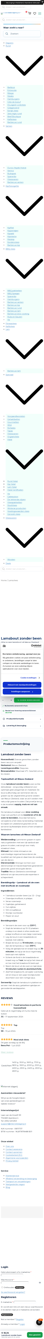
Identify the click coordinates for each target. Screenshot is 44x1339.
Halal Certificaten (15, 490)
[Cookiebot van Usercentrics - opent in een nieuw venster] (31, 645)
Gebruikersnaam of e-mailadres (16, 1272)
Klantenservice (12, 1176)
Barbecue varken (15, 182)
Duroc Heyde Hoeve (16, 168)
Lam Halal (12, 487)
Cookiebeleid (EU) (14, 1155)
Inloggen (19, 1287)
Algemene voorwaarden (17, 1158)
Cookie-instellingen (29, 678)
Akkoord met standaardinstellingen (22, 685)
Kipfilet (10, 228)
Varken (9, 126)
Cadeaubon (12, 497)
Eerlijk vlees (12, 111)
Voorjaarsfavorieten (16, 416)
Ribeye (10, 93)
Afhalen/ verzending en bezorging (21, 1178)
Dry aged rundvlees (16, 105)
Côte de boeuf (14, 102)
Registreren (7, 1315)
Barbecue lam (14, 311)
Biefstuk (11, 87)
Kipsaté (10, 233)
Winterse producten (16, 508)
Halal (9, 439)
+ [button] (11, 700)
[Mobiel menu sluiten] (42, 1)
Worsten (11, 559)
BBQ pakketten (14, 291)
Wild (9, 425)
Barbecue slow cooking (18, 314)
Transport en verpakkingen (18, 1181)
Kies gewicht (35, 1335)
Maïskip (10, 239)
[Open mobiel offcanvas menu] (39, 13)
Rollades (11, 428)
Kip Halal (11, 484)
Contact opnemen (14, 1152)
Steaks (10, 96)
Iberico (10, 171)
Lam (8, 329)
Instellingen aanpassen (20, 691)
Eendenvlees (13, 242)
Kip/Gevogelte (12, 186)
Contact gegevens (14, 1149)
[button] (2, 1262)
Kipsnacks (11, 236)
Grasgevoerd (13, 108)
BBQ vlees (10, 249)
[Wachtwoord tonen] (40, 1283)
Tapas (10, 431)
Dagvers (9, 43)
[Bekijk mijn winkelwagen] (30, 13)
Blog (8, 1187)
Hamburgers (13, 99)
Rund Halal (12, 481)
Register (20, 1319)
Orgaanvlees (13, 437)
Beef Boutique (14, 116)
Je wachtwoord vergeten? (13, 1292)
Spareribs (11, 176)
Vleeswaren (12, 179)
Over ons (10, 1146)
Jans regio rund (14, 113)
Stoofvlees (12, 505)
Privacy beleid (12, 1161)
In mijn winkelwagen (30, 700)
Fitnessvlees (11, 323)
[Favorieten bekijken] (35, 13)
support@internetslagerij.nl (13, 1124)
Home (4, 580)
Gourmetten (13, 422)
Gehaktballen (13, 419)
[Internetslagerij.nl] (11, 13)
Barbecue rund (14, 122)
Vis (8, 320)
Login (22, 1324)
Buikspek (11, 173)
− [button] (3, 700)
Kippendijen (12, 231)
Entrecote (12, 90)
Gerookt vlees (13, 514)
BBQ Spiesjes (13, 293)
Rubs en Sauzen (14, 317)
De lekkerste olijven (16, 499)
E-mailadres (7, 1302)
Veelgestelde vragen (15, 1184)
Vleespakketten (14, 502)
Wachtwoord (7, 1280)
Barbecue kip (13, 245)
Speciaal (9, 375)
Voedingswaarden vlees (18, 511)
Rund (8, 46)
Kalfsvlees (11, 119)
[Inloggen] (25, 13)
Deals (8, 563)
